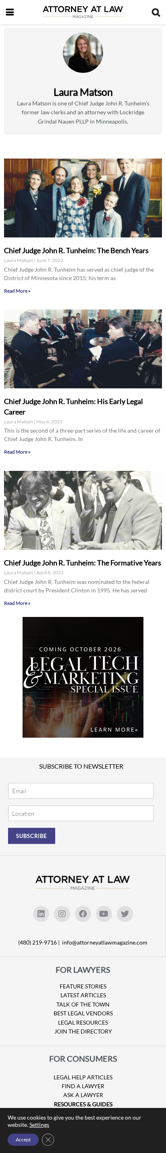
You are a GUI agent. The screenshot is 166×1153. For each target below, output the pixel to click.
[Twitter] (125, 914)
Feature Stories (83, 986)
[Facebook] (83, 914)
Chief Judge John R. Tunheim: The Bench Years (76, 250)
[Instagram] (62, 914)
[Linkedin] (41, 914)
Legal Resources (83, 1022)
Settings (39, 1124)
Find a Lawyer (83, 1086)
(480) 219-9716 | (39, 942)
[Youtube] (104, 914)
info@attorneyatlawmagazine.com (104, 942)
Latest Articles (83, 995)
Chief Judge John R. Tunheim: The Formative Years (82, 562)
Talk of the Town (83, 1004)
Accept (23, 1139)
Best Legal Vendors (83, 1013)
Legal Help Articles (83, 1077)
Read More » (17, 291)
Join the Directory (83, 1031)
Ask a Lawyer (83, 1094)
